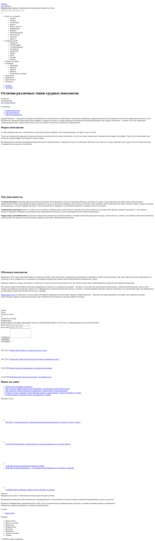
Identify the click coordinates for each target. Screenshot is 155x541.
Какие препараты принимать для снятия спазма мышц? (31, 368)
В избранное (6, 6)
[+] (4, 316)
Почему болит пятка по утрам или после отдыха (28, 350)
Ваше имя (5, 325)
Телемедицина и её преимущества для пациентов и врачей (28, 395)
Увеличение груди (8, 295)
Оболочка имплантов (13, 115)
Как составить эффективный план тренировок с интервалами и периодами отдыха (37, 389)
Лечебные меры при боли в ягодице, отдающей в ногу (31, 377)
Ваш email (5, 327)
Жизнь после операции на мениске (19, 387)
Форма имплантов (12, 111)
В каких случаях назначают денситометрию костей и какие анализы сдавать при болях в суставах (43, 393)
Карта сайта (10, 513)
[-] (3, 316)
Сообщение (5, 337)
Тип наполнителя (12, 113)
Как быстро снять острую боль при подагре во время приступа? (34, 359)
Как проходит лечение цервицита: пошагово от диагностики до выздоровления (36, 391)
